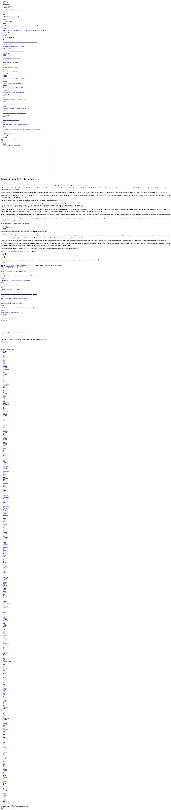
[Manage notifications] (2, 808)
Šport (4, 116)
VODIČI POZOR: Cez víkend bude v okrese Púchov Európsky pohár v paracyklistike (21, 129)
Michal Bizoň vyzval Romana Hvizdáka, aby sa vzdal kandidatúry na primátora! (20, 42)
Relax (4, 95)
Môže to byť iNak (7, 44)
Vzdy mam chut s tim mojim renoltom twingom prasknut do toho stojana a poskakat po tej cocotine (5, 771)
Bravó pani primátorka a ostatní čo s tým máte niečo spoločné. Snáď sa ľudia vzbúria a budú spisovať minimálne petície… (5, 524)
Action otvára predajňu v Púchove (10, 104)
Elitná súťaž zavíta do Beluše (9, 133)
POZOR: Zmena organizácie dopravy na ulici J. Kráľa (14, 99)
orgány (2, 266)
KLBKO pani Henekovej (8, 37)
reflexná (7, 266)
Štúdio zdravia (12, 266)
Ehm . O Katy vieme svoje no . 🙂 (4, 356)
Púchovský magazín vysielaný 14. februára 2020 (13, 78)
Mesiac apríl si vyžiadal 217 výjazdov (11, 71)
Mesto (4, 13)
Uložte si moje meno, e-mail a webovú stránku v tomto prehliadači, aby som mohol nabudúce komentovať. (24, 339)
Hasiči (4, 60)
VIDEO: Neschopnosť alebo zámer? (11, 16)
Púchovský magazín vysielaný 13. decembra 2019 (13, 92)
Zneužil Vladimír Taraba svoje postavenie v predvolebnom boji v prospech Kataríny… (21, 25)
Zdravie (19, 266)
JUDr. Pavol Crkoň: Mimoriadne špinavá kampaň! (13, 46)
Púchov (4, 12)
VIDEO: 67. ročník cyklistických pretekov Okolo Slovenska (16, 124)
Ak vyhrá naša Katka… (8, 21)
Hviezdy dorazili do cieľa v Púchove (11, 120)
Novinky (5, 34)
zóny (22, 266)
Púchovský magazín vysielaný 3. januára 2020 (13, 87)
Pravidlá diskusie (6, 7)
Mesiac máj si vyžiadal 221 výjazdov (11, 62)
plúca (4, 266)
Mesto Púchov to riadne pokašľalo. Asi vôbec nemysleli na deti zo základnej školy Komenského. (6, 595)
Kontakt (5, 137)
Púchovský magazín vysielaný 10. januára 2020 (13, 83)
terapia (16, 266)
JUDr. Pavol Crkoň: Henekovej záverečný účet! (13, 51)
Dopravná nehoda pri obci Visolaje (10, 67)
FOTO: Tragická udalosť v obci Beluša (11, 58)
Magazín (5, 75)
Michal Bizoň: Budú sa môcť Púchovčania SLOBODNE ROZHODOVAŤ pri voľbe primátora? (23, 30)
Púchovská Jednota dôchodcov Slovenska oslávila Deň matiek (16, 108)
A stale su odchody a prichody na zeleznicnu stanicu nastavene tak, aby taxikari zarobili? (5, 749)
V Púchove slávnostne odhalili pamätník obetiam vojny (14, 113)
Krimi (4, 54)
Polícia (4, 55)
